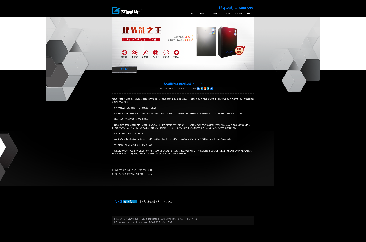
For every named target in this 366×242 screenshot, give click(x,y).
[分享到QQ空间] (202, 88)
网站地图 (151, 222)
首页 (191, 13)
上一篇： (133, 170)
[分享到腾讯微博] (208, 88)
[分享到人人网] (211, 88)
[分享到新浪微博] (205, 88)
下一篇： (132, 174)
